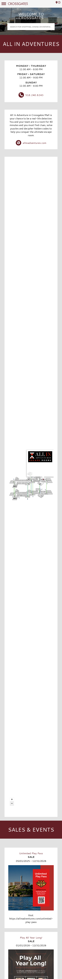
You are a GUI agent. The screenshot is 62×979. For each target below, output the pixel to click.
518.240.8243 (34, 95)
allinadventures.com (34, 143)
